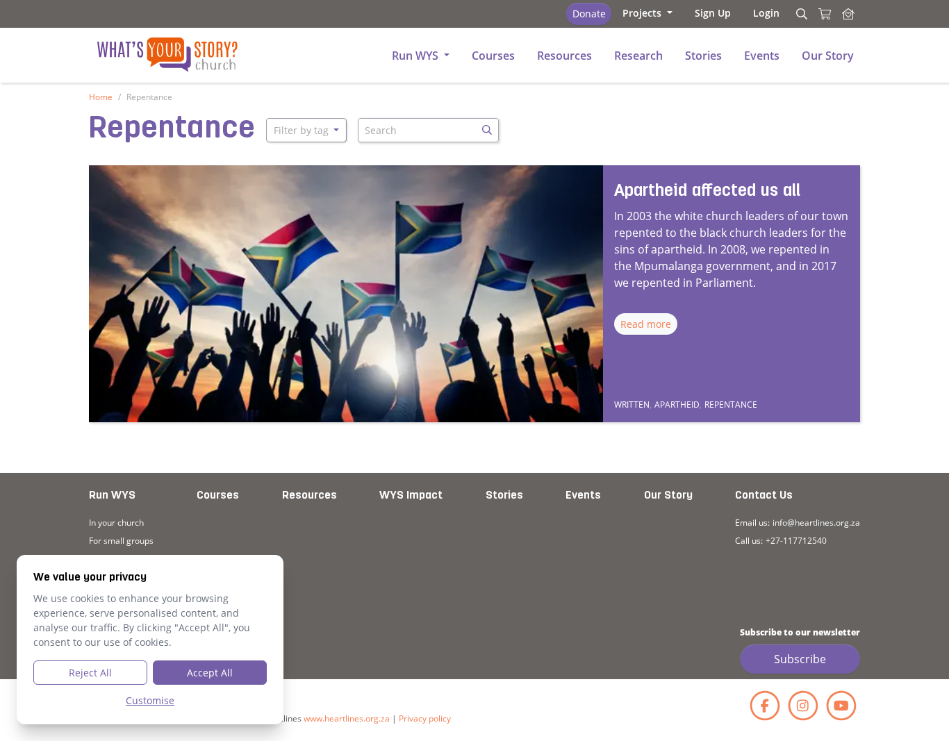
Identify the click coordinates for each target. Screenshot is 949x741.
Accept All (210, 672)
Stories (504, 495)
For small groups (121, 541)
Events (583, 495)
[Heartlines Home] (848, 14)
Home (101, 97)
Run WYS (112, 495)
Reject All (90, 672)
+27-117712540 (796, 541)
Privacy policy (425, 718)
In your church (116, 522)
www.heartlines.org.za (347, 718)
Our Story (668, 495)
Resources (309, 495)
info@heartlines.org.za (816, 522)
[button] (647, 13)
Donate (589, 13)
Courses (218, 495)
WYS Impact (411, 495)
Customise (150, 700)
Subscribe (800, 659)
